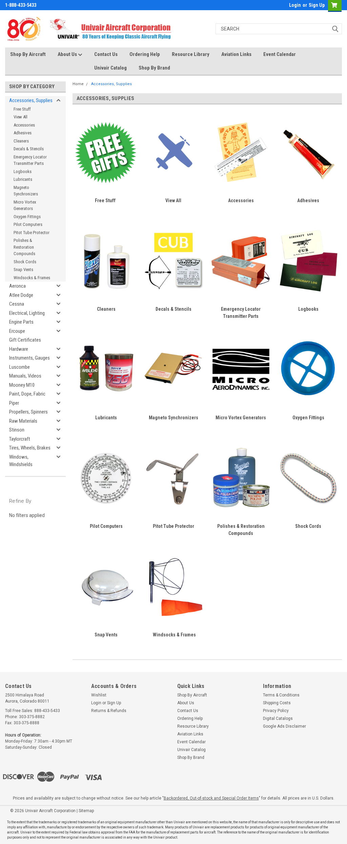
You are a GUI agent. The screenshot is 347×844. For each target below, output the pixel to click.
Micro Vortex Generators (25, 205)
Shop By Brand (154, 68)
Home (78, 84)
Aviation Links (236, 54)
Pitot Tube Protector (31, 232)
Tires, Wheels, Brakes (29, 448)
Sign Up (317, 5)
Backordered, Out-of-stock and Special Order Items (211, 798)
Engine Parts (21, 322)
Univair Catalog (110, 68)
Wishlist (98, 695)
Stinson (16, 430)
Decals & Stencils (29, 148)
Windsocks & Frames (32, 277)
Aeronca (17, 286)
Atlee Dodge (21, 295)
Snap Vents (23, 269)
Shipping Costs (277, 703)
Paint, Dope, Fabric (27, 394)
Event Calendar (279, 54)
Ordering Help (144, 54)
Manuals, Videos (25, 376)
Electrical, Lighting (27, 313)
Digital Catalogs (278, 718)
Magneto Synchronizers (26, 191)
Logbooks (23, 171)
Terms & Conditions (281, 695)
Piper (14, 403)
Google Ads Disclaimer (284, 726)
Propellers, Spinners (28, 412)
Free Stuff (22, 109)
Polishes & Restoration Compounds (24, 247)
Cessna (16, 304)
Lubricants (23, 179)
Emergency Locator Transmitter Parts (30, 160)
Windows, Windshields (21, 461)
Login (295, 5)
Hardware (18, 349)
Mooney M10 (22, 385)
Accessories (24, 125)
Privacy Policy (276, 710)
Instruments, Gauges (29, 358)
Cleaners (21, 140)
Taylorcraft (19, 439)
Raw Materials (23, 421)
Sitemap (86, 810)
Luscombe (19, 367)
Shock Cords (25, 261)
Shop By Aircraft (28, 54)
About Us (68, 54)
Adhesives (23, 132)
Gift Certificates (25, 340)
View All (20, 116)
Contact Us (106, 54)
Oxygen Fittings (27, 216)
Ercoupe (17, 331)
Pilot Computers (28, 224)
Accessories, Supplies (31, 100)
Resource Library (190, 54)
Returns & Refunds (108, 710)
